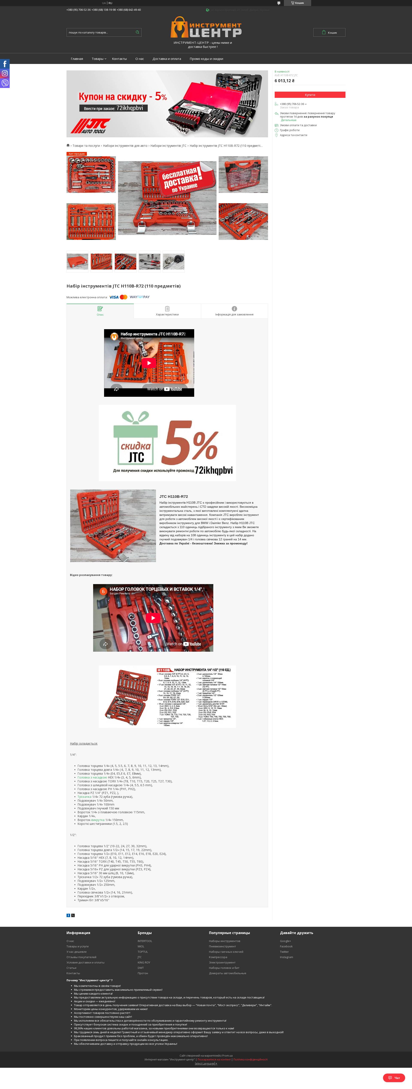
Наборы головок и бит (224, 968)
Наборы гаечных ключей (226, 952)
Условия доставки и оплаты (86, 962)
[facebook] (68, 916)
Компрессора (218, 957)
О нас (139, 58)
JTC (140, 957)
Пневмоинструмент (222, 946)
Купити (310, 95)
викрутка (98, 820)
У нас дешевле (77, 952)
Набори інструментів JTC (168, 146)
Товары (97, 58)
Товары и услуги (78, 946)
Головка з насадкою (92, 777)
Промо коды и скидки (206, 58)
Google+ (285, 941)
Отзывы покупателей (81, 957)
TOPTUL (143, 952)
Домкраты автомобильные (227, 973)
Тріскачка (84, 797)
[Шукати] (137, 32)
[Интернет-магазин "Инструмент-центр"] (206, 27)
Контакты (119, 58)
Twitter (284, 952)
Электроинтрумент (222, 962)
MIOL (141, 946)
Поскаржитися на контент (214, 1059)
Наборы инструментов (224, 941)
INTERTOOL (145, 941)
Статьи (71, 968)
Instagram (286, 957)
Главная (77, 58)
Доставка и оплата (167, 58)
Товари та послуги (86, 146)
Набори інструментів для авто (125, 146)
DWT (141, 968)
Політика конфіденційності (250, 1059)
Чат (397, 1078)
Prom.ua (227, 1055)
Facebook (286, 946)
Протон (143, 973)
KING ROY (144, 962)
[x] (73, 916)
